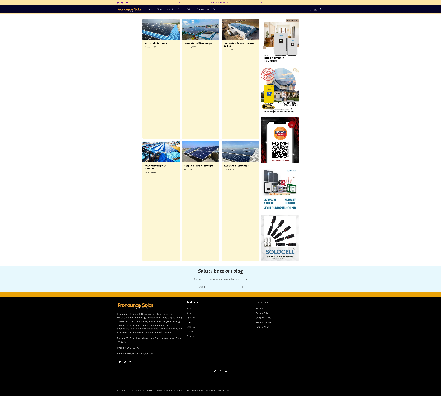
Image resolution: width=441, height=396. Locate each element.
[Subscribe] (242, 287)
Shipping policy (207, 390)
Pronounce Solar (131, 390)
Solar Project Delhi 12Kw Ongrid (198, 43)
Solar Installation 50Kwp (156, 43)
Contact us (192, 331)
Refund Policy (262, 327)
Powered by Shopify (146, 390)
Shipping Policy (263, 318)
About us (191, 327)
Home (189, 308)
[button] (160, 9)
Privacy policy (176, 390)
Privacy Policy (263, 313)
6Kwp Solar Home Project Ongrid (198, 166)
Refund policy (162, 390)
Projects (191, 322)
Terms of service (191, 390)
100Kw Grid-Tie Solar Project (236, 166)
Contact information (224, 390)
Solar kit (191, 318)
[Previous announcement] (179, 2)
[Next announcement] (261, 2)
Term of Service (264, 322)
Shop (189, 313)
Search (259, 308)
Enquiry (190, 336)
